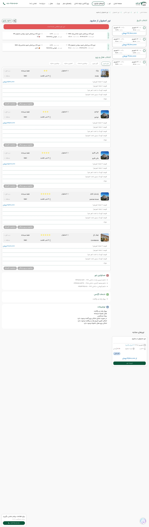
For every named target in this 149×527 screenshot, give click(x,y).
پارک (97, 71)
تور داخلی (127, 12)
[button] (129, 363)
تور (135, 12)
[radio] (99, 62)
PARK (97, 76)
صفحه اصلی (143, 12)
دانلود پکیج (7, 21)
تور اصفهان (116, 12)
